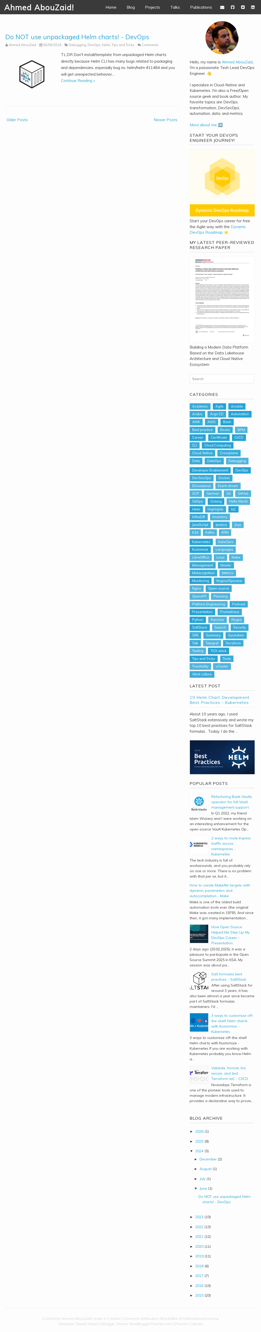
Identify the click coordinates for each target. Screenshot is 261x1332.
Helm (106, 45)
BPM (241, 430)
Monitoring (200, 581)
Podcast (238, 604)
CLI (194, 445)
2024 (199, 1151)
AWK (196, 422)
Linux (220, 557)
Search (220, 627)
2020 (199, 1246)
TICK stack (219, 651)
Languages (224, 549)
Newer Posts (165, 119)
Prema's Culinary (189, 1324)
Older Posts (17, 119)
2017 (199, 1275)
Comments (150, 45)
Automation (240, 414)
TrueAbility (200, 666)
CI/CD (238, 437)
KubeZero (225, 542)
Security (239, 627)
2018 (199, 1266)
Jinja (237, 525)
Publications (201, 7)
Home (111, 7)
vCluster (222, 666)
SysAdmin (236, 635)
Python (197, 620)
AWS (211, 422)
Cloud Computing (217, 445)
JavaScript (200, 525)
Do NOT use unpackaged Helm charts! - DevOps (77, 37)
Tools (227, 659)
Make (236, 557)
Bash (227, 422)
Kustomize (200, 549)
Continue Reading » (78, 80)
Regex (236, 620)
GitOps (197, 501)
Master (225, 565)
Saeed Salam (87, 1324)
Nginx (196, 588)
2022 (199, 1227)
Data (196, 461)
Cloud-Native (202, 453)
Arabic (197, 414)
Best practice (202, 430)
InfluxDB (198, 517)
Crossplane (229, 453)
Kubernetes (201, 542)
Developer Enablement (210, 470)
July (202, 1178)
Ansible (237, 406)
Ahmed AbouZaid (237, 62)
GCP (195, 493)
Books (225, 430)
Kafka (209, 532)
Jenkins (221, 525)
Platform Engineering (208, 604)
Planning (221, 596)
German (212, 493)
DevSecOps (201, 478)
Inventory (220, 517)
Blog (131, 7)
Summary (213, 635)
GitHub (243, 493)
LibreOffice (200, 557)
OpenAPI (199, 596)
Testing (197, 651)
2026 (199, 1131)
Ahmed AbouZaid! (39, 7)
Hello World (238, 501)
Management (202, 565)
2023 (199, 1217)
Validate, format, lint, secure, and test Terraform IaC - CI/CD (229, 1073)
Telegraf (212, 643)
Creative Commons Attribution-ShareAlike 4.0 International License (163, 1318)
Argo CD (217, 414)
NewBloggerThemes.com (150, 1324)
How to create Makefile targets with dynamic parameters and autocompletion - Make (220, 890)
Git (228, 493)
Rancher (217, 620)
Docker (224, 478)
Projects (152, 7)
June (203, 1188)
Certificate (219, 437)
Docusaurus (201, 486)
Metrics (227, 573)
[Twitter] (243, 7)
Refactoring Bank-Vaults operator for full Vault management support (231, 802)
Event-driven (228, 486)
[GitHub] (233, 7)
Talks (175, 7)
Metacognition (203, 573)
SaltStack (199, 627)
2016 (199, 1285)
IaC (233, 509)
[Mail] (222, 7)
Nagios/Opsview (229, 581)
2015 (199, 1295)
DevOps (94, 45)
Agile (219, 406)
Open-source (218, 588)
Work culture (202, 674)
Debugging (77, 45)
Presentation (202, 612)
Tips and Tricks (123, 45)
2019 (199, 1256)
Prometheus (229, 612)
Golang (216, 501)
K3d (195, 532)
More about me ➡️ (206, 124)
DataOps (214, 461)
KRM (225, 532)
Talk (195, 643)
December (208, 1159)
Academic (200, 406)
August (206, 1169)
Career (197, 437)
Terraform (233, 643)
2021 (199, 1236)
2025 (199, 1141)
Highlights (216, 509)
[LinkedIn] (253, 7)
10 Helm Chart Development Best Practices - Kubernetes (220, 700)
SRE (195, 635)
